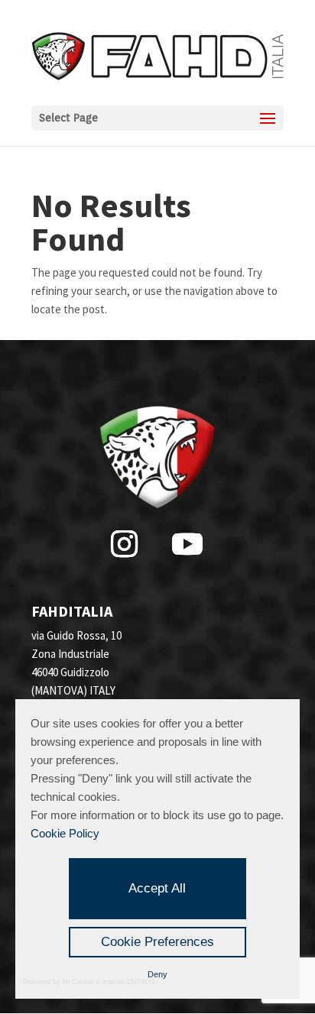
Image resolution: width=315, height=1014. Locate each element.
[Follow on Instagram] (124, 544)
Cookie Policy (65, 833)
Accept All (157, 888)
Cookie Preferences (157, 942)
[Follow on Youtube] (187, 544)
